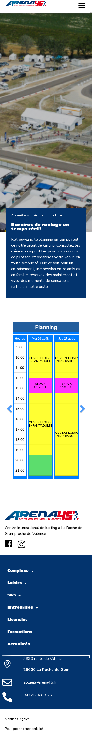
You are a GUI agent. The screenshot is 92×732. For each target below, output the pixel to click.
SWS (11, 595)
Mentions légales (17, 719)
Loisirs (14, 583)
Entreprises (20, 608)
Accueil (17, 215)
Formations (19, 632)
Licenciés (17, 620)
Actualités (18, 644)
